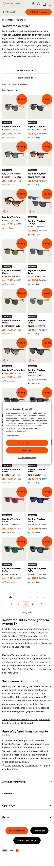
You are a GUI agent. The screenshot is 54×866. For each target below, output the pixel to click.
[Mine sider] (33, 3)
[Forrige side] (10, 597)
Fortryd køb (39, 830)
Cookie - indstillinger (27, 840)
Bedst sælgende (25, 77)
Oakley (33, 669)
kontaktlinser (31, 765)
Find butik (11, 12)
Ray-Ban (12, 669)
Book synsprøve (40, 12)
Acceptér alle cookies (27, 443)
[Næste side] (41, 604)
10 (33, 604)
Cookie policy (22, 431)
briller (8, 765)
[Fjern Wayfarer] (17, 90)
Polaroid (22, 669)
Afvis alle (27, 450)
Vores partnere (13, 435)
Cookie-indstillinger (27, 458)
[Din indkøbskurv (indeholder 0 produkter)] (44, 4)
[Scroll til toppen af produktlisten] (6, 857)
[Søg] (38, 4)
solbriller (16, 765)
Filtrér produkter (25, 70)
